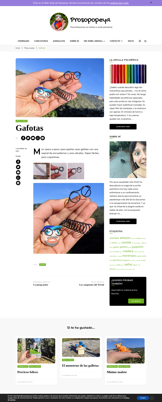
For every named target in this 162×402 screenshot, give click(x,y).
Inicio (131, 41)
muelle (138, 256)
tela (139, 265)
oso (111, 260)
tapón (135, 265)
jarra (121, 252)
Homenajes (23, 41)
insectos (116, 251)
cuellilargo (143, 243)
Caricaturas (41, 41)
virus (133, 269)
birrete (144, 238)
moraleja (119, 256)
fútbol (111, 247)
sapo (122, 265)
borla (114, 242)
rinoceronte (113, 265)
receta (143, 260)
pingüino (126, 260)
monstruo (113, 256)
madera (128, 251)
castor (119, 243)
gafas (42, 264)
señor (128, 264)
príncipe (138, 260)
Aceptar (143, 398)
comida (126, 242)
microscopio (141, 252)
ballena (139, 238)
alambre (114, 238)
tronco (118, 269)
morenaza (129, 256)
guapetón (137, 247)
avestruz (133, 238)
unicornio (122, 269)
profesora (133, 260)
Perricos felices (27, 372)
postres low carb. (119, 3)
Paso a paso (21, 121)
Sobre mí (74, 41)
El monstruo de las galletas (80, 365)
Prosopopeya (90, 20)
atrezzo (125, 238)
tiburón (113, 269)
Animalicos (59, 41)
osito (144, 256)
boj (110, 243)
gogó (129, 247)
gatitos (124, 247)
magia (135, 252)
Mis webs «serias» (93, 41)
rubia (118, 265)
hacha (111, 252)
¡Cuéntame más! (123, 126)
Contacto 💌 (116, 41)
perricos (117, 260)
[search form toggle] (145, 41)
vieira (130, 269)
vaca (127, 269)
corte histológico (136, 243)
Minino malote (117, 372)
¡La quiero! (136, 301)
